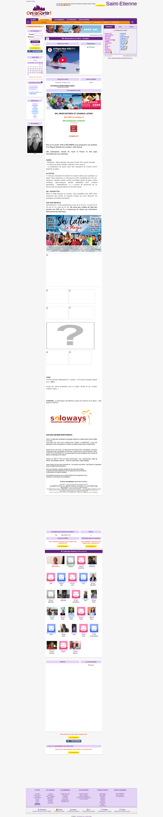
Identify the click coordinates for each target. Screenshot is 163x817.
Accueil (37, 793)
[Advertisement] (96, 11)
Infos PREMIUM (120, 793)
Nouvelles (97, 22)
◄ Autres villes (30, 1)
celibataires (64, 492)
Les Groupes (71, 20)
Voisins (131, 27)
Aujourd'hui (53, 22)
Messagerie (102, 795)
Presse (37, 800)
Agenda (103, 797)
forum (135, 55)
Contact (37, 803)
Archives (106, 22)
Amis (120, 27)
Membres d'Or (65, 800)
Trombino (65, 796)
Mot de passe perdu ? (35, 39)
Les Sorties (44, 20)
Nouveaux (65, 799)
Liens (37, 801)
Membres (109, 27)
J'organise (102, 799)
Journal (103, 800)
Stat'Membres (65, 801)
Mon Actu (102, 796)
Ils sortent (65, 797)
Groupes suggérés (84, 796)
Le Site (33, 20)
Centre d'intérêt (84, 799)
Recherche (87, 22)
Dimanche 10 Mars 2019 (62, 82)
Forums (37, 796)
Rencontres (102, 803)
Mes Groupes (83, 795)
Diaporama (77, 22)
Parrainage (103, 793)
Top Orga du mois (34, 82)
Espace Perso (84, 20)
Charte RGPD (37, 797)
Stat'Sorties (115, 22)
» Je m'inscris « (100, 5)
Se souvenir (36, 45)
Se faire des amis (65, 793)
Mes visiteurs (120, 795)
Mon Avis (102, 801)
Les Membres (59, 20)
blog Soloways (82, 481)
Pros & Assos (37, 795)
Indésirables (102, 805)
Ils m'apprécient (120, 796)
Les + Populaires (65, 22)
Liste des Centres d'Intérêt (84, 797)
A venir (44, 22)
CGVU (37, 799)
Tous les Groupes (83, 793)
